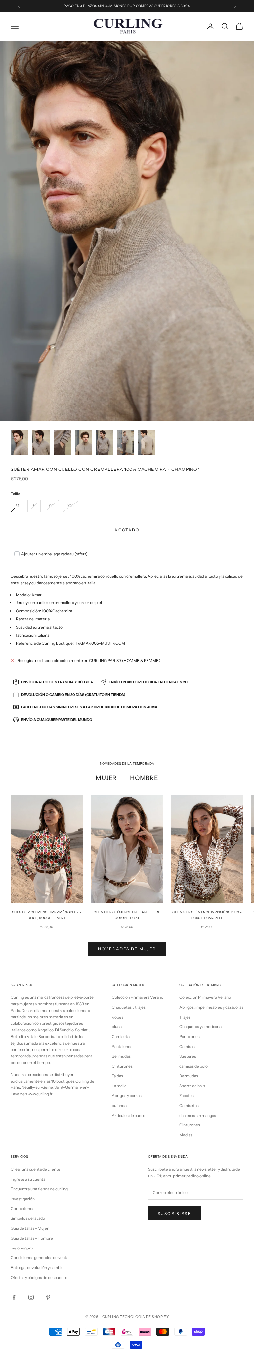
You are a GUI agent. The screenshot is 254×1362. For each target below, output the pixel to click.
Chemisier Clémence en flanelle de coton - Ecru (127, 914)
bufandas (120, 1105)
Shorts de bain (192, 1085)
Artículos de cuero (128, 1115)
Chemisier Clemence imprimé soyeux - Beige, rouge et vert (46, 914)
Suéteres (187, 1056)
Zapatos (186, 1095)
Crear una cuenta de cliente (35, 1169)
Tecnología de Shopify (144, 1316)
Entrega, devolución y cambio (37, 1267)
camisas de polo (193, 1066)
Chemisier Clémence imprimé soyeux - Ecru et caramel (207, 914)
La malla (119, 1085)
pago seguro (22, 1248)
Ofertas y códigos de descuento (39, 1277)
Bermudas (121, 1056)
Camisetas (121, 1036)
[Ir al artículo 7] (147, 442)
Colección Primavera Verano (137, 997)
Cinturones (122, 1066)
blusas (117, 1026)
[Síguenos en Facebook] (14, 1297)
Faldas (117, 1075)
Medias (185, 1134)
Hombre (144, 778)
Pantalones (122, 1046)
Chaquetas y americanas (201, 1026)
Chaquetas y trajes (129, 1007)
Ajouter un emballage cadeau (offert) (54, 553)
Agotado (126, 529)
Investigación (23, 1198)
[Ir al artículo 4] (83, 442)
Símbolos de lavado (28, 1218)
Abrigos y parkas (127, 1095)
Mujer (106, 778)
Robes (117, 1017)
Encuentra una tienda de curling (39, 1188)
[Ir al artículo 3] (62, 442)
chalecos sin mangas (197, 1115)
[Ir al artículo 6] (125, 442)
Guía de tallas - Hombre (32, 1238)
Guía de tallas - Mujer (30, 1228)
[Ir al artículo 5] (104, 442)
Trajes (184, 1017)
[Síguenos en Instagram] (31, 1297)
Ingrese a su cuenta (28, 1179)
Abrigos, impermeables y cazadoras (211, 1007)
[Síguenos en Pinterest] (48, 1297)
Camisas (187, 1046)
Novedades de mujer (127, 948)
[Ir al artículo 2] (41, 442)
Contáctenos (22, 1208)
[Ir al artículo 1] (20, 442)
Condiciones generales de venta (39, 1257)
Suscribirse (174, 1213)
